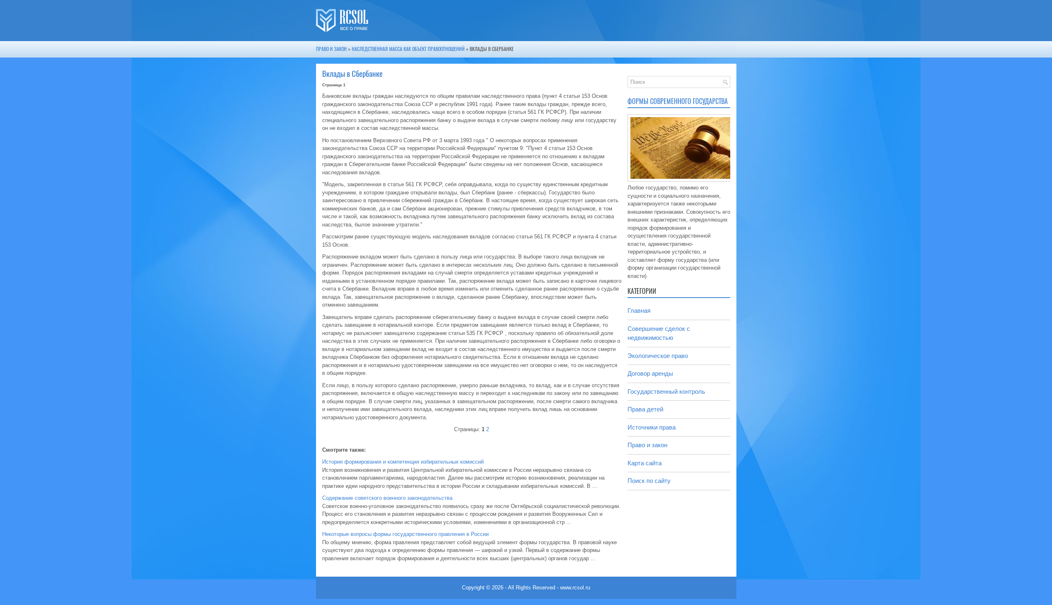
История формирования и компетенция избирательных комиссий (403, 462)
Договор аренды (650, 373)
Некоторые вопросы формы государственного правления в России (405, 534)
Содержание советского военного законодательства (387, 498)
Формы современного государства (678, 101)
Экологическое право (658, 355)
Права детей (645, 409)
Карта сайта (645, 463)
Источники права (652, 427)
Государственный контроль (666, 391)
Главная (639, 310)
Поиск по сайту (649, 480)
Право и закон (331, 49)
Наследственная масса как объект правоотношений (408, 49)
